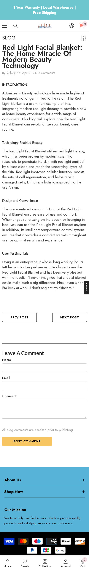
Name (6, 359)
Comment (9, 396)
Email (6, 378)
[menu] (4, 25)
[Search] (15, 25)
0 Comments (46, 72)
